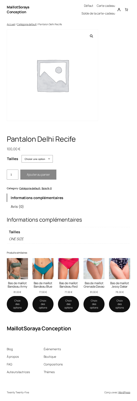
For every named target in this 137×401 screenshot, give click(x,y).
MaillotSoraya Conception (18, 9)
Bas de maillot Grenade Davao (94, 284)
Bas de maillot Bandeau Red (68, 284)
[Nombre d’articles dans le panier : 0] (126, 9)
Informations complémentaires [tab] (37, 197)
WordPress (124, 392)
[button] (91, 36)
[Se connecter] (119, 9)
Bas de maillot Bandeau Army (17, 284)
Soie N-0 (47, 188)
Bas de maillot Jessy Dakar (119, 284)
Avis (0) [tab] (17, 206)
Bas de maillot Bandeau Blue (43, 284)
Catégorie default (26, 24)
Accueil (11, 24)
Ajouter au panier (38, 174)
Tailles (12, 158)
